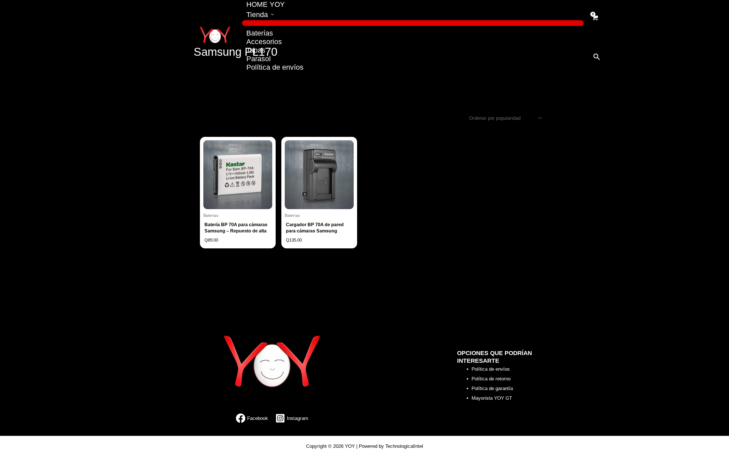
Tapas (255, 50)
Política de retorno (491, 379)
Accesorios (264, 42)
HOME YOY (265, 4)
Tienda (257, 14)
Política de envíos (275, 67)
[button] (596, 56)
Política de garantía (492, 388)
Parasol (258, 59)
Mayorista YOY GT (492, 398)
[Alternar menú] (413, 23)
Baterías (259, 33)
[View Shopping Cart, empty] (594, 21)
